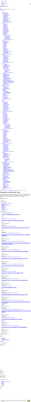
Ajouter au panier (4, 225)
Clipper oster (4, 134)
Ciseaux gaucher (5, 24)
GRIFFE (4, 124)
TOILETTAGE (4, 190)
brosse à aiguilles (5, 12)
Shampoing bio (5, 76)
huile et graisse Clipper (6, 51)
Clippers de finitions (5, 42)
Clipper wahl (5, 44)
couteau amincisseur (5, 21)
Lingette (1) (3, 206)
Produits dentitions (5, 97)
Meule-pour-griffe (7, 37)
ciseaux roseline (5, 32)
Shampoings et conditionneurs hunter (8, 82)
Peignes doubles (5, 16)
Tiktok (2, 384)
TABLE (3, 152)
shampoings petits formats (6, 74)
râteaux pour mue (5, 19)
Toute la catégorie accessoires (7, 188)
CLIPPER (3, 129)
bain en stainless (7, 69)
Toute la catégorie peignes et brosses (7, 111)
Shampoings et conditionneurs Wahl (7, 80)
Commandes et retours (4, 339)
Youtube (3, 382)
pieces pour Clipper (5, 52)
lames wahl (4, 47)
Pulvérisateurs (5, 98)
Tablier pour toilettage (6, 175)
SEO (2, 380)
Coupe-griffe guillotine (8, 35)
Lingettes (4, 94)
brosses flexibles (5, 13)
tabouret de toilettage (6, 67)
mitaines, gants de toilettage (6, 20)
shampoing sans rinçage (6, 75)
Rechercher (1, 6)
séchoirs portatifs (5, 57)
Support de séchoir (5, 61)
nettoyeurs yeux (5, 83)
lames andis (4, 46)
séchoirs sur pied (5, 56)
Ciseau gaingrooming (6, 31)
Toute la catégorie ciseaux (6, 34)
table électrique (5, 63)
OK (28, 400)
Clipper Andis (5, 43)
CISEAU (3, 22)
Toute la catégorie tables (6, 157)
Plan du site (3, 385)
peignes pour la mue (5, 106)
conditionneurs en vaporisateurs (7, 78)
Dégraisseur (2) (4, 204)
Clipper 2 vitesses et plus (6, 41)
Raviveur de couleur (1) (5, 209)
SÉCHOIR (3, 54)
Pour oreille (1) (3, 207)
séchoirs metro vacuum (6, 58)
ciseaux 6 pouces (5, 28)
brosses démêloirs (5, 14)
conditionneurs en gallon (6, 77)
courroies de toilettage (6, 66)
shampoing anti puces (6, 165)
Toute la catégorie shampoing (7, 84)
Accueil (1, 190)
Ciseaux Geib (5, 33)
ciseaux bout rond (5, 26)
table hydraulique (5, 64)
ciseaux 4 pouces (5, 116)
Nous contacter (3, 337)
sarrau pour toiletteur (5, 87)
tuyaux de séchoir (5, 60)
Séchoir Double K (5, 147)
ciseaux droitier (5, 23)
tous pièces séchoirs (5, 59)
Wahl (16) (3, 200)
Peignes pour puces (5, 17)
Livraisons (3, 338)
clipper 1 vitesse (5, 40)
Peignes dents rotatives (6, 15)
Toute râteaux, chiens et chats (7, 18)
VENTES (3, 99)
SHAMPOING (4, 73)
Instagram (3, 383)
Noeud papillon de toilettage (6, 93)
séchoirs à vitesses (5, 55)
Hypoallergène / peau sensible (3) (6, 205)
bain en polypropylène (8, 70)
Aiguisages (4, 90)
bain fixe (6, 71)
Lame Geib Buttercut (6, 48)
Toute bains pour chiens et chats (9, 72)
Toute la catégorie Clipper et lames (7, 53)
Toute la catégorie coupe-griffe (9, 39)
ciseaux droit (4, 25)
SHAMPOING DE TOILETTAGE (11, 190)
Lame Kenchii (5, 49)
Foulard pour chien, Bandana (7, 92)
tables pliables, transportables (7, 65)
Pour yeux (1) (3, 208)
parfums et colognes (5, 79)
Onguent (4, 96)
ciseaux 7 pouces (5, 29)
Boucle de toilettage (5, 91)
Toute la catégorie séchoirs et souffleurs (8, 62)
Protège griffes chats (7, 38)
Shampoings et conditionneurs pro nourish (8, 170)
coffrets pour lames (5, 50)
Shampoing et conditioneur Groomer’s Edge (8, 81)
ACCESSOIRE (4, 89)
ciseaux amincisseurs (6, 30)
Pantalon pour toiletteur (6, 88)
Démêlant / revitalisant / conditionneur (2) (7, 203)
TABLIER (3, 85)
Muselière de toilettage (6, 95)
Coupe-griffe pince (7, 36)
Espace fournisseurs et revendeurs (6, 381)
